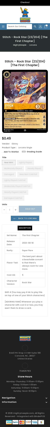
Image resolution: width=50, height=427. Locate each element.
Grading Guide (34, 151)
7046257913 (25, 371)
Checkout (25, 2)
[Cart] (46, 26)
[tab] (25, 228)
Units (4, 204)
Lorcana (33, 45)
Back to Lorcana (27, 218)
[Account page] (40, 26)
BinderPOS (39, 416)
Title (4, 157)
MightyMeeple (19, 45)
